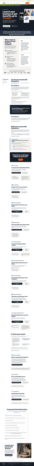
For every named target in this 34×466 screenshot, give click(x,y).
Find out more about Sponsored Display (17, 283)
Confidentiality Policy (12, 464)
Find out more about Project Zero (16, 382)
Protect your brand (5, 82)
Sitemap (9, 463)
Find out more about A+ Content (16, 172)
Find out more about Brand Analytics (16, 229)
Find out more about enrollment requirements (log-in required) (18, 101)
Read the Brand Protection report (15, 350)
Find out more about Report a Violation (17, 364)
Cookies (18, 463)
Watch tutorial (24, 172)
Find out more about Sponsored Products (17, 302)
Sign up (20, 159)
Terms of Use (15, 463)
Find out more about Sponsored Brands (17, 211)
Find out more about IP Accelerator (15, 121)
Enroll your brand (5, 79)
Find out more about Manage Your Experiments (17, 321)
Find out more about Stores (15, 192)
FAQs (3, 83)
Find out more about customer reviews (17, 249)
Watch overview (24, 192)
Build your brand (5, 80)
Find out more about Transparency (16, 399)
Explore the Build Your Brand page (15, 136)
